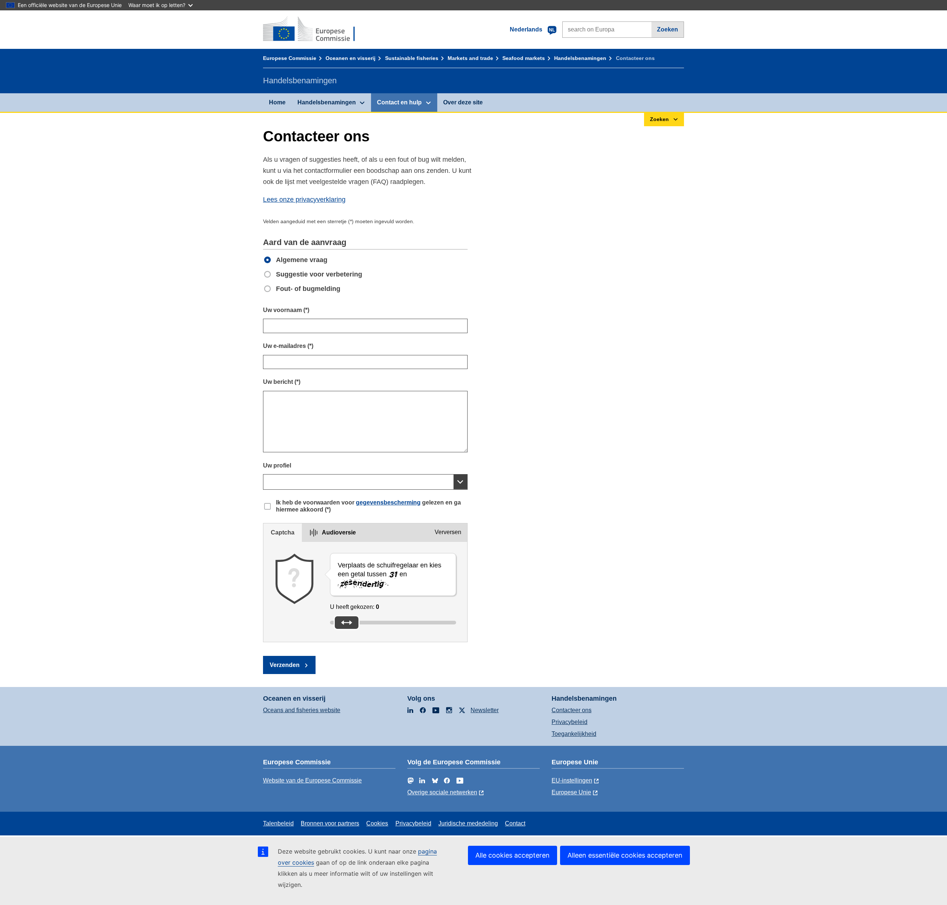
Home (277, 102)
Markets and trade (470, 58)
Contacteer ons (572, 710)
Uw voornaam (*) (286, 310)
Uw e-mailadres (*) (288, 346)
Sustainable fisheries (411, 58)
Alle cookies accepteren (512, 855)
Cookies (377, 823)
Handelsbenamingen (580, 58)
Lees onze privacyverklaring (304, 199)
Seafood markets (523, 58)
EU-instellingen (572, 780)
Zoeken (667, 29)
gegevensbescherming (388, 502)
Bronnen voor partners (330, 823)
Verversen (448, 532)
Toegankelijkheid (574, 734)
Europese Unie (571, 792)
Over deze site (463, 102)
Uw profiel (277, 465)
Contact (515, 823)
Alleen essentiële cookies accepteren (625, 855)
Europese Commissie (289, 58)
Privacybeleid (569, 722)
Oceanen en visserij (350, 58)
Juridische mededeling (468, 823)
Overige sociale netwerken (442, 792)
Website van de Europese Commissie (312, 780)
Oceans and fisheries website (301, 710)
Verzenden (285, 665)
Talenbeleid (278, 823)
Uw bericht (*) (281, 382)
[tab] (282, 532)
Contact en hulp (399, 102)
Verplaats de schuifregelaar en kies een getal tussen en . (389, 574)
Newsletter (485, 710)
